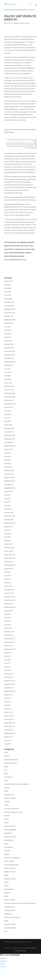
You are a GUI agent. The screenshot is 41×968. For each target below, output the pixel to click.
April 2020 (7, 540)
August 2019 (8, 568)
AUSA (6, 780)
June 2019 (7, 575)
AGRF (6, 766)
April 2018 (7, 625)
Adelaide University (19, 23)
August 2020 (8, 526)
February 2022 (9, 470)
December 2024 (9, 351)
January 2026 (8, 306)
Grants (6, 819)
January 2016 (8, 719)
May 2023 (7, 418)
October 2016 (8, 688)
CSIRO (6, 805)
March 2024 (8, 383)
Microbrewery (8, 840)
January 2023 (8, 432)
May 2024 (7, 376)
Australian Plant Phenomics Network (16, 784)
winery (6, 921)
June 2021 (7, 498)
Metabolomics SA (10, 837)
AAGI (6, 752)
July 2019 (7, 572)
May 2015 (7, 744)
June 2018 (7, 618)
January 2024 (8, 390)
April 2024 (7, 379)
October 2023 (8, 400)
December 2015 (9, 723)
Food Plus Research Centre (13, 812)
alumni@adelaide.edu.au (14, 260)
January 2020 (8, 551)
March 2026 (8, 299)
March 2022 (8, 467)
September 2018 (10, 607)
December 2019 (9, 554)
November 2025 (9, 313)
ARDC (6, 773)
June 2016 (7, 702)
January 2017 (8, 677)
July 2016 (7, 698)
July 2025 (7, 327)
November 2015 (9, 726)
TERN (6, 896)
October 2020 (8, 519)
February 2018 (9, 632)
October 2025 (8, 316)
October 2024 (8, 358)
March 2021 (8, 509)
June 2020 (7, 533)
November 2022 (9, 439)
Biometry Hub (8, 794)
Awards (6, 787)
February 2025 (9, 344)
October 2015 (8, 730)
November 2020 (9, 516)
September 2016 (10, 691)
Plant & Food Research (12, 858)
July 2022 (7, 453)
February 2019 (9, 589)
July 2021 (7, 495)
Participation (8, 847)
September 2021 (10, 488)
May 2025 (7, 334)
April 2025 (7, 337)
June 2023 (7, 414)
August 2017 (8, 653)
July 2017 (7, 656)
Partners (7, 851)
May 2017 (7, 663)
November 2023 (9, 397)
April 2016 (7, 709)
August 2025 (8, 323)
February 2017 (9, 674)
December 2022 (9, 435)
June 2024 (7, 372)
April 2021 (7, 505)
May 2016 (7, 705)
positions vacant (9, 872)
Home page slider (10, 830)
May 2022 (7, 460)
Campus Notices (10, 798)
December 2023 (9, 393)
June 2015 (7, 740)
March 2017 (8, 670)
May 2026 (7, 292)
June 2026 (7, 288)
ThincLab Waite (9, 900)
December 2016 (9, 681)
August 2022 (8, 449)
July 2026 (7, 285)
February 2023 (9, 428)
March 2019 (8, 586)
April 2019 (7, 582)
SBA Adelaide (9, 889)
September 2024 (10, 362)
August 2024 (8, 365)
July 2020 (7, 530)
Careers (7, 802)
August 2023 (8, 407)
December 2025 (9, 309)
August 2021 (8, 491)
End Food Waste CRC (11, 809)
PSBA (6, 875)
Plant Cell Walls (9, 861)
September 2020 (10, 523)
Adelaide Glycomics (11, 759)
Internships (8, 833)
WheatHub (8, 914)
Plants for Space (9, 868)
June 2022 (7, 456)
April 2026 (7, 295)
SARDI (6, 886)
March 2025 (8, 341)
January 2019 (8, 593)
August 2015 (8, 737)
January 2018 (8, 635)
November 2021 (9, 481)
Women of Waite (10, 924)
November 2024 (9, 355)
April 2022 (7, 463)
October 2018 (8, 604)
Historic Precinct (9, 826)
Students (7, 893)
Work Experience (10, 928)
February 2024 (9, 386)
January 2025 (8, 348)
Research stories (10, 879)
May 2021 (7, 502)
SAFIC (6, 882)
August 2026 (8, 281)
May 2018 (7, 621)
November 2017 (9, 642)
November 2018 (9, 600)
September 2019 (10, 565)
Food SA (7, 816)
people (6, 854)
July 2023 (7, 411)
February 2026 (9, 302)
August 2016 (8, 695)
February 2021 (9, 512)
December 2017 (9, 639)
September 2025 (10, 320)
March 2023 (8, 425)
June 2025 (7, 330)
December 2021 (9, 477)
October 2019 (8, 561)
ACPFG (6, 756)
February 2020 (9, 547)
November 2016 (9, 684)
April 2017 (7, 667)
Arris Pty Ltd (8, 777)
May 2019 (7, 579)
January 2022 (8, 474)
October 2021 (8, 484)
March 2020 (8, 544)
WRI (5, 931)
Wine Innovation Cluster (12, 917)
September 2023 (10, 404)
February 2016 (9, 716)
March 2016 (8, 712)
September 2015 (10, 733)
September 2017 (10, 649)
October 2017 (8, 646)
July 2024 (7, 369)
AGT (5, 770)
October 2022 (8, 442)
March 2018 (8, 628)
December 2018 (9, 596)
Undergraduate (9, 910)
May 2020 (7, 537)
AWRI (6, 791)
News (28, 23)
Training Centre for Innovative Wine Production (20, 903)
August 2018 (8, 611)
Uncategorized (9, 907)
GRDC (6, 823)
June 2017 (7, 660)
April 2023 (7, 421)
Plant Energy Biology (11, 865)
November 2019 (9, 558)
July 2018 (7, 614)
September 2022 (10, 446)
